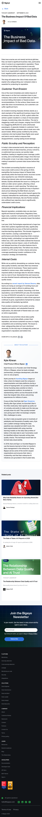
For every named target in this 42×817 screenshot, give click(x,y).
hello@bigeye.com (8, 802)
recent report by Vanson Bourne (24, 283)
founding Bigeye (22, 379)
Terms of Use (6, 810)
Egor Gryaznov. (29, 401)
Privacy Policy (33, 634)
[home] (6, 3)
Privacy (16, 810)
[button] (39, 3)
